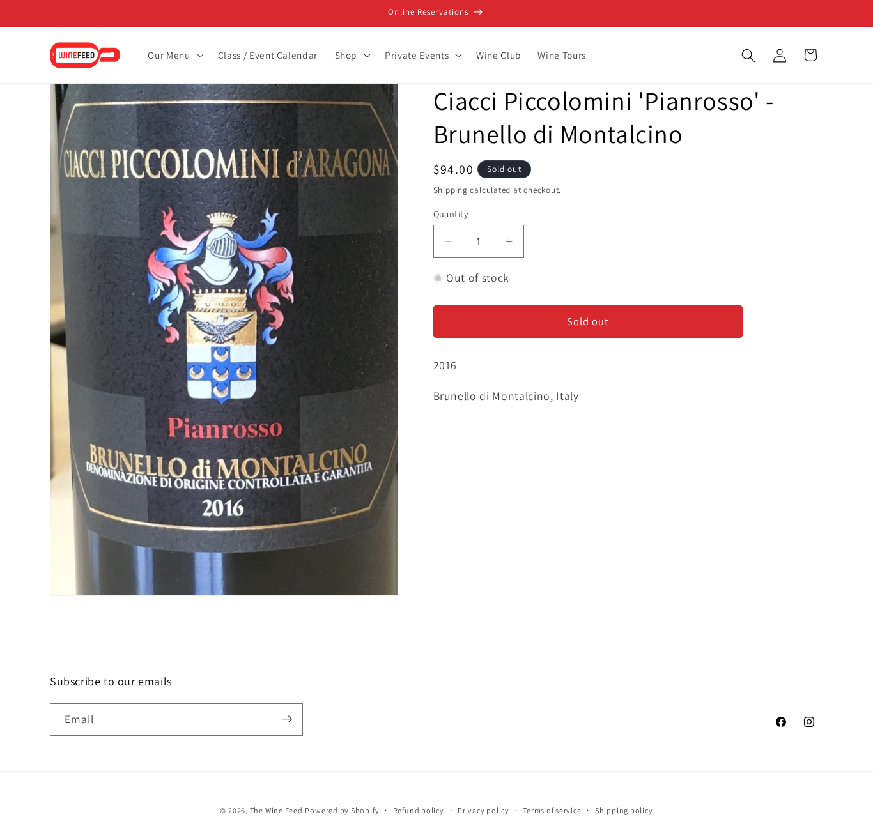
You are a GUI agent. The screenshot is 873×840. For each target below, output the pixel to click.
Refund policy (418, 809)
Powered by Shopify (342, 809)
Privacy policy (483, 809)
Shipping (450, 190)
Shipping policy (624, 809)
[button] (174, 55)
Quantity (451, 214)
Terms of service (552, 809)
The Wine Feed (276, 809)
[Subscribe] (287, 719)
